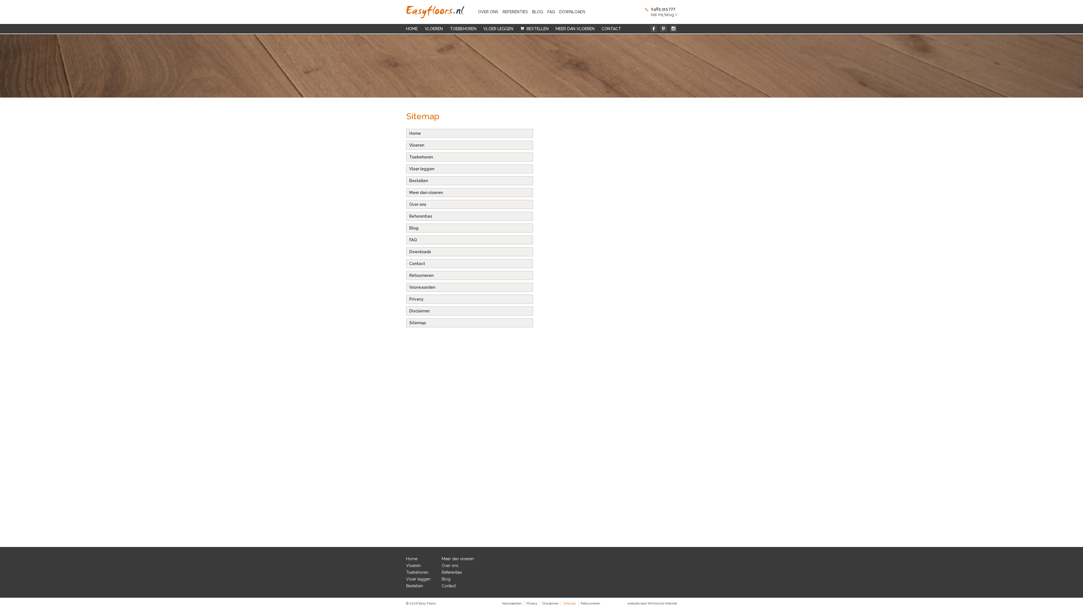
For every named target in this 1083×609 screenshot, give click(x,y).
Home (412, 29)
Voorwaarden (422, 287)
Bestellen (538, 29)
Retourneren (421, 275)
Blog (537, 12)
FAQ (551, 12)
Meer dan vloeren (575, 29)
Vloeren (434, 29)
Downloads (572, 12)
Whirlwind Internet (662, 603)
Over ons (488, 12)
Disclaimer (419, 311)
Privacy (416, 299)
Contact (611, 29)
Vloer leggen (498, 29)
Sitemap (417, 323)
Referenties (515, 12)
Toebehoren (463, 29)
